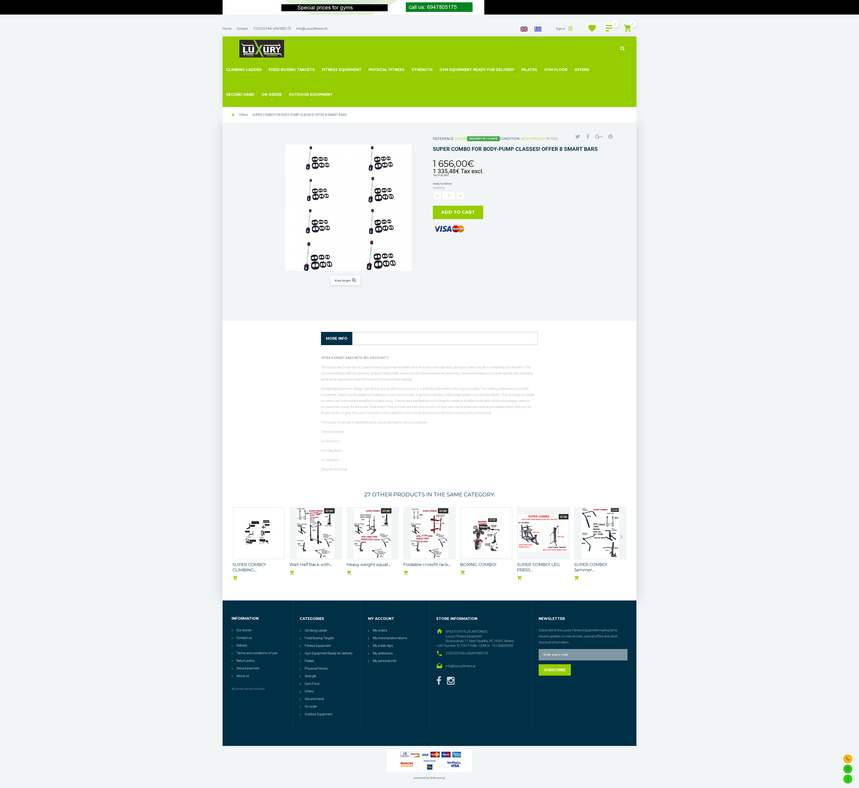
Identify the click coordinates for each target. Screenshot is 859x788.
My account (381, 619)
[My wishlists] (592, 28)
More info (336, 338)
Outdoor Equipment (311, 94)
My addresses (383, 653)
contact (242, 28)
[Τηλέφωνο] (847, 759)
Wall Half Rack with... (311, 564)
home (227, 28)
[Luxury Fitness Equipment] (261, 49)
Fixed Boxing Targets (292, 70)
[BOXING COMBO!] (486, 533)
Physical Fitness (386, 70)
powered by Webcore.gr (429, 777)
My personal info (385, 661)
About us (242, 676)
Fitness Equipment (341, 70)
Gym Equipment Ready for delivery (477, 70)
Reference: (443, 139)
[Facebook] (438, 680)
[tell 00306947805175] (353, 7)
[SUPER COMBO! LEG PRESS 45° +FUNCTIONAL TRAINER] (543, 533)
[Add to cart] (235, 578)
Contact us (244, 638)
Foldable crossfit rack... (427, 564)
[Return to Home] (233, 115)
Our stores (243, 630)
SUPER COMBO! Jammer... (590, 567)
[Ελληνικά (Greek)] (538, 29)
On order (272, 94)
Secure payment (247, 668)
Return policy (245, 660)
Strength (422, 70)
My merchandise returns (390, 638)
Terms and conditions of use (256, 653)
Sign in (561, 28)
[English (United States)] (524, 29)
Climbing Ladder (244, 70)
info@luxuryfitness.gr (312, 28)
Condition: (510, 139)
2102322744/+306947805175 (467, 653)
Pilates (529, 70)
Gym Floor (555, 70)
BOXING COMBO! (478, 564)
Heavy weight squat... (369, 564)
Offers (581, 70)
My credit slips (383, 645)
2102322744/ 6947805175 (272, 28)
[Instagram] (847, 769)
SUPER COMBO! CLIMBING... (249, 567)
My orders (380, 630)
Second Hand (240, 94)
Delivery (241, 645)
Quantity (439, 188)
